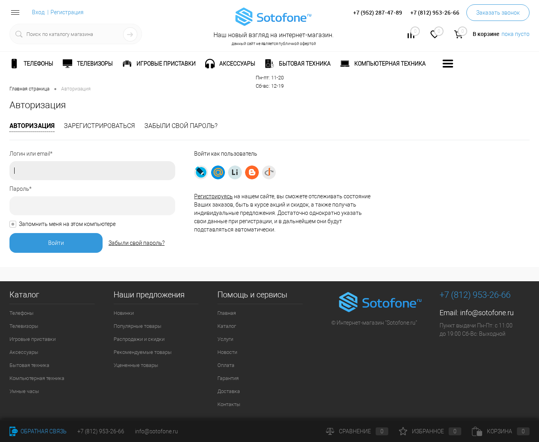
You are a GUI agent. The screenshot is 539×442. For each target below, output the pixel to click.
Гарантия (228, 378)
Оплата (225, 365)
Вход (38, 12)
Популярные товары (137, 326)
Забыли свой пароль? (180, 126)
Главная (226, 313)
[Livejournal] (201, 172)
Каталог (226, 326)
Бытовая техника (29, 365)
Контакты (228, 404)
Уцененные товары (136, 365)
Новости (227, 352)
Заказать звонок (498, 12)
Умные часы (24, 391)
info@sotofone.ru (487, 312)
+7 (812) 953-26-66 (100, 431)
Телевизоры (23, 326)
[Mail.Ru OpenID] (218, 172)
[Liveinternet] (235, 172)
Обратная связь (43, 431)
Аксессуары (23, 352)
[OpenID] (269, 172)
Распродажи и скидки (139, 339)
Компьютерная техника (36, 378)
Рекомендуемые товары (143, 352)
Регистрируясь (213, 196)
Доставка (228, 391)
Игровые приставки (32, 339)
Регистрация (67, 12)
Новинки (124, 313)
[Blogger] (252, 172)
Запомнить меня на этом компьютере (67, 224)
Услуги (225, 339)
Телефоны (21, 313)
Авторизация (31, 125)
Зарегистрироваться (99, 126)
